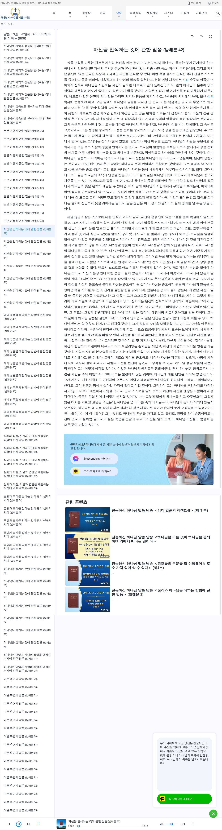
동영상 (86, 12)
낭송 (119, 12)
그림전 (185, 12)
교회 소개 (201, 12)
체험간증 (152, 12)
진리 (185, 79)
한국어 (215, 3)
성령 (210, 96)
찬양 (102, 12)
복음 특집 (136, 12)
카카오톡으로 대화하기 (180, 798)
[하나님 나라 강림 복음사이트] (15, 13)
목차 (69, 36)
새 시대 (168, 12)
